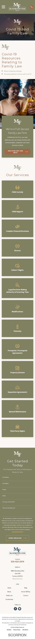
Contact (25, 595)
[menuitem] (9, 629)
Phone (4, 489)
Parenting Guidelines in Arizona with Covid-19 (17, 74)
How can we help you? (9, 508)
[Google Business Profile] (20, 609)
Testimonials (9, 599)
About (9, 592)
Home (9, 588)
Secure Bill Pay (25, 592)
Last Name (6, 483)
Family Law (9, 595)
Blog (25, 588)
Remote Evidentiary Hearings (13, 71)
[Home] (17, 6)
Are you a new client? (9, 502)
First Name (6, 477)
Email (4, 496)
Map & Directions (17, 579)
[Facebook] (15, 609)
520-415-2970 (17, 561)
